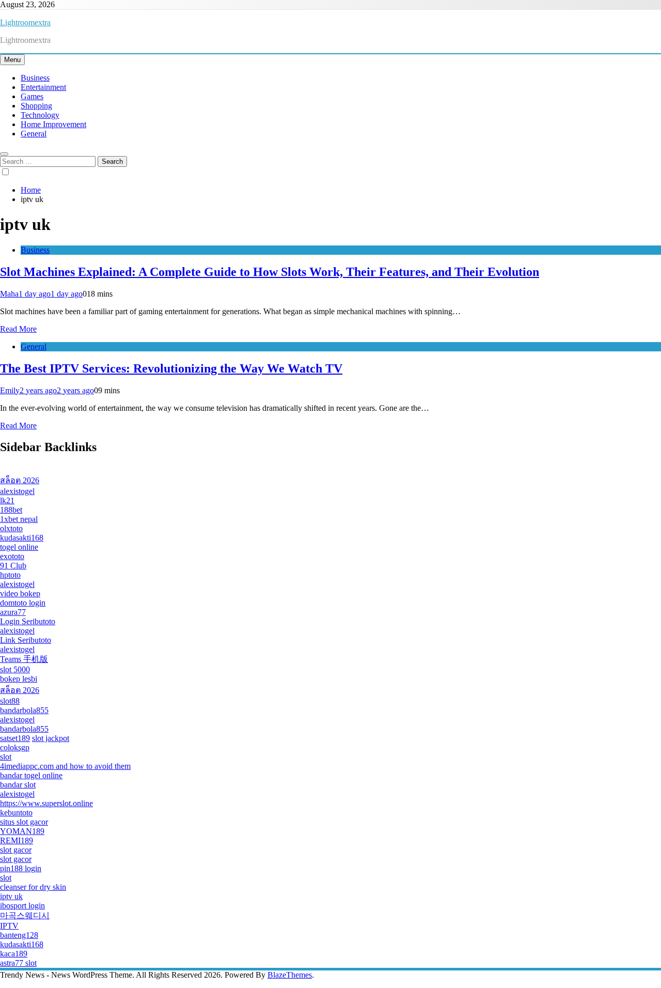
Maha (9, 293)
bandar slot (18, 784)
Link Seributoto (25, 640)
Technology (40, 115)
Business (35, 77)
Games (32, 96)
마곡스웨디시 (25, 915)
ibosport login (22, 905)
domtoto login (22, 602)
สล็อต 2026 (19, 480)
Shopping (36, 105)
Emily (10, 390)
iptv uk (11, 896)
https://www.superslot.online (46, 803)
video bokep (20, 593)
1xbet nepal (19, 519)
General (33, 133)
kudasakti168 (21, 537)
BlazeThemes (289, 974)
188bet (11, 509)
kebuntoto (16, 812)
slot (5, 756)
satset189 (15, 738)
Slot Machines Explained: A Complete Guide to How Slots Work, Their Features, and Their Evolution (269, 272)
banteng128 (19, 935)
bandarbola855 (24, 710)
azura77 (13, 612)
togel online (19, 547)
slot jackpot (50, 738)
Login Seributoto (27, 621)
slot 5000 (15, 669)
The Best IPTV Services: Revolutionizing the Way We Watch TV (171, 368)
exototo (12, 556)
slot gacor (16, 849)
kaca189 (13, 953)
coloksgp (14, 747)
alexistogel (17, 491)
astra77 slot (18, 963)
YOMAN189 (22, 831)
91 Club (13, 565)
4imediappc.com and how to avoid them (65, 766)
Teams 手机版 (24, 659)
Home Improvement (53, 124)
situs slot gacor (24, 821)
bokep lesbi (18, 678)
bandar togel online (31, 775)
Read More (18, 329)
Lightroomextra (25, 22)
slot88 (10, 701)
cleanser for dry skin (33, 887)
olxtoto (11, 528)
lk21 (7, 500)
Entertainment (43, 87)
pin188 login (20, 868)
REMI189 (16, 840)
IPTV (9, 925)
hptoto (10, 574)
